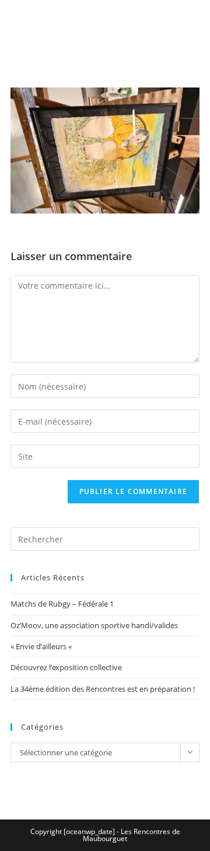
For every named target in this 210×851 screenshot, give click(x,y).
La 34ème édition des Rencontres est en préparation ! (102, 689)
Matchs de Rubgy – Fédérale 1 (62, 603)
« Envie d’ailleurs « (42, 646)
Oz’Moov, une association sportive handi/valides (94, 625)
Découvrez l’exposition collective (66, 667)
